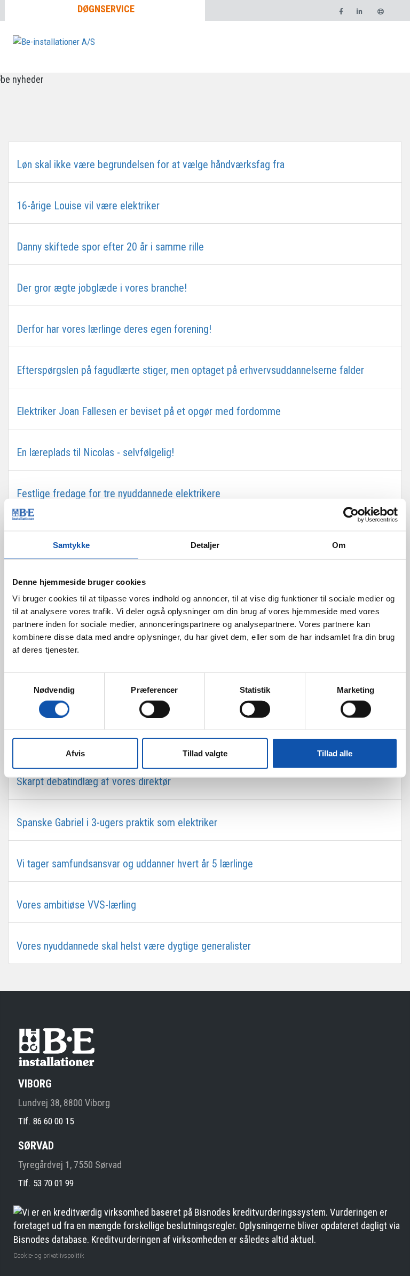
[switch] (154, 708)
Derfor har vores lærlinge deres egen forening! (114, 329)
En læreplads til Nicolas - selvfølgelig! (95, 452)
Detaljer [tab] (205, 544)
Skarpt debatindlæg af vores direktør (94, 781)
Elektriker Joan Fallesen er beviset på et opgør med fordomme (149, 411)
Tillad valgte (205, 753)
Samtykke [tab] (71, 544)
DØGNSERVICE (106, 8)
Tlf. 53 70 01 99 (46, 1183)
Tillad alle (334, 753)
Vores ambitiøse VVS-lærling (76, 904)
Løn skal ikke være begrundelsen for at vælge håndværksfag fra (151, 164)
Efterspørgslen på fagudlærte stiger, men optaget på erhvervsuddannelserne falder (190, 370)
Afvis (75, 753)
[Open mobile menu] (385, 53)
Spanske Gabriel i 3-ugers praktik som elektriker (117, 822)
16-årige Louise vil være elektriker (88, 205)
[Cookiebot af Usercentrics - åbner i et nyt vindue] (351, 514)
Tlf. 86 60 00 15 (46, 1121)
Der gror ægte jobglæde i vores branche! (102, 287)
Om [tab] (338, 544)
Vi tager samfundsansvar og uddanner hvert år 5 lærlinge (135, 863)
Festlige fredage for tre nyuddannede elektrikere (118, 493)
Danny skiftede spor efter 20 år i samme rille (110, 246)
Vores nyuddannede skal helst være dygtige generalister (134, 946)
